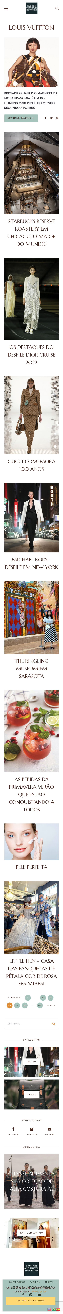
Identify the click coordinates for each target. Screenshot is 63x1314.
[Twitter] (51, 118)
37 (24, 1005)
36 (17, 1005)
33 (43, 998)
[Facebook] (45, 118)
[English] (49, 1309)
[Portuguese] (54, 1309)
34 (50, 998)
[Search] (54, 1024)
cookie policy (39, 1291)
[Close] (56, 1282)
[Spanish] (58, 1309)
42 (39, 1005)
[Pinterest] (57, 118)
